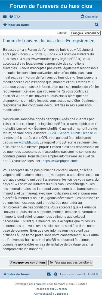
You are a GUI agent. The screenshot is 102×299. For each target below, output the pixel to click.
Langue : (62, 32)
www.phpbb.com (26, 142)
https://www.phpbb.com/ (60, 161)
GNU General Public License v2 (73, 133)
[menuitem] (14, 16)
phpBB (38, 283)
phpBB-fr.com (58, 288)
